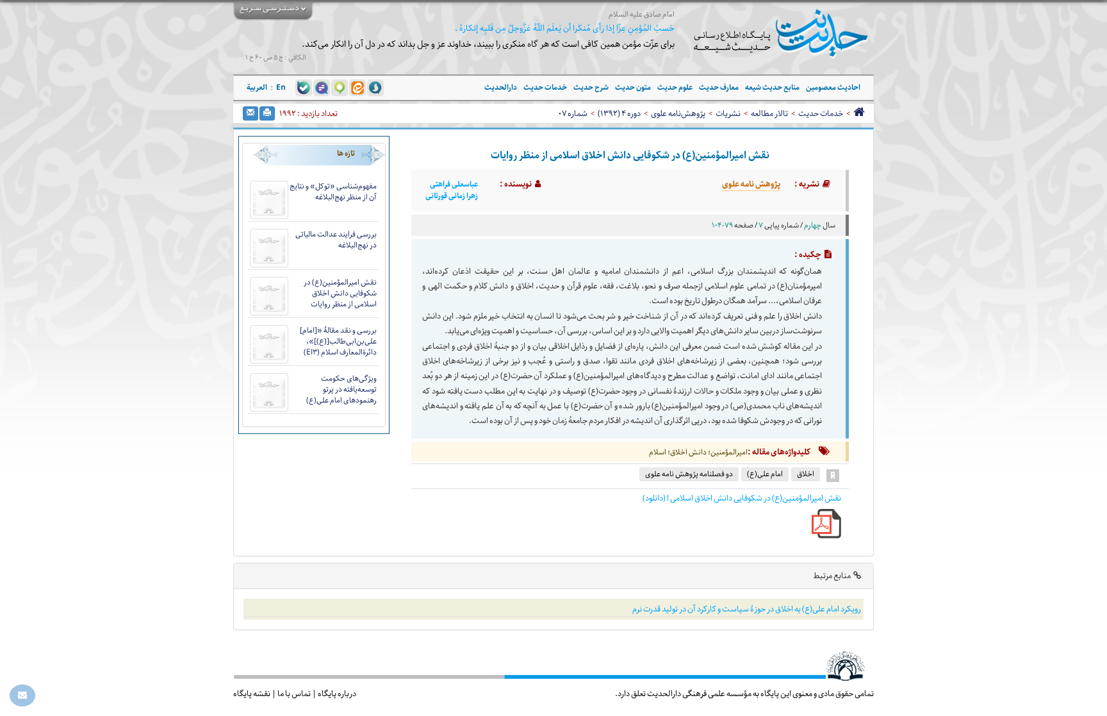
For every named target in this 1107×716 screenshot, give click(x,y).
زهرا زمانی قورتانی (451, 196)
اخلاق (805, 474)
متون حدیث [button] (633, 87)
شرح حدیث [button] (591, 87)
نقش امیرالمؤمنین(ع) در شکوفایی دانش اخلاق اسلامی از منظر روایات (340, 293)
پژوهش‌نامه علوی (678, 113)
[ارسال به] (250, 113)
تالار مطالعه (769, 113)
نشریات (728, 113)
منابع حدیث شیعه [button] (772, 87)
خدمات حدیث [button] (545, 87)
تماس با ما (294, 693)
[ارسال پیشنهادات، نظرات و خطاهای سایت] (22, 695)
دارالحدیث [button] (500, 87)
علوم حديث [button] (675, 87)
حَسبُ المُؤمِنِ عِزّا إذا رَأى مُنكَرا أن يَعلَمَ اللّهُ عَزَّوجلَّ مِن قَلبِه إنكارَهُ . (565, 28)
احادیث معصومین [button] (833, 87)
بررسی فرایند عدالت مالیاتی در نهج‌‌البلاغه (336, 239)
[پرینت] (267, 113)
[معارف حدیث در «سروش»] (375, 87)
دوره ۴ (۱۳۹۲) (619, 113)
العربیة (257, 87)
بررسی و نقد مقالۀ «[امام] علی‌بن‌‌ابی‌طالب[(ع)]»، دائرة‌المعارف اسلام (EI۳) (338, 341)
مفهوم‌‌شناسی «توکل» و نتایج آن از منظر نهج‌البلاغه (333, 191)
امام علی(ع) (765, 474)
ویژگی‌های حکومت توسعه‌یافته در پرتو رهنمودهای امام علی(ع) (341, 389)
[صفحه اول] (858, 113)
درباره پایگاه (337, 693)
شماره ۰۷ (572, 113)
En (281, 87)
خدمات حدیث (820, 113)
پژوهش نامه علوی (751, 184)
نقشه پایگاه (251, 693)
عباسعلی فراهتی (454, 184)
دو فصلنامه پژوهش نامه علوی (689, 474)
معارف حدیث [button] (719, 87)
